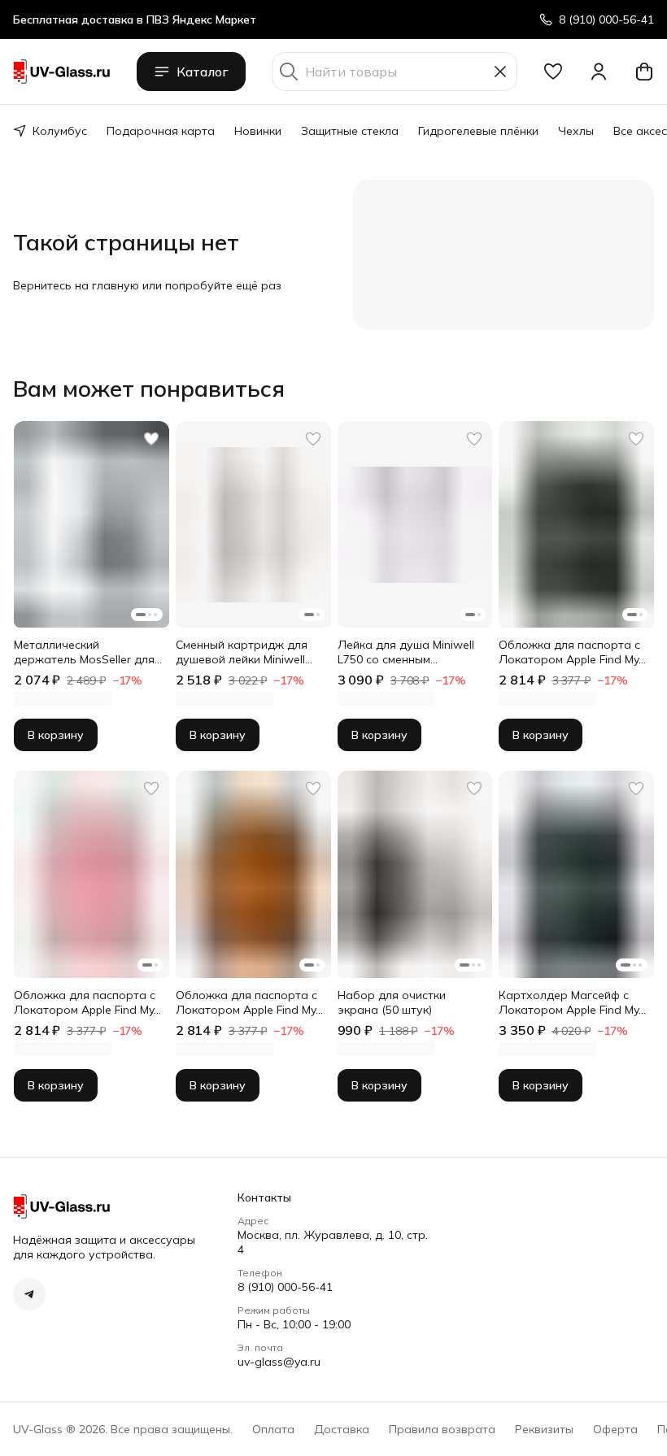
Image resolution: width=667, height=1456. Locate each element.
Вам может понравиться (149, 389)
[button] (553, 71)
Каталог (203, 71)
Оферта (615, 1429)
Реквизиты (544, 1429)
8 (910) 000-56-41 (285, 1287)
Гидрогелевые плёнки (478, 131)
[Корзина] (644, 71)
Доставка (341, 1429)
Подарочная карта (161, 131)
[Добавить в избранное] (151, 439)
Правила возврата (442, 1429)
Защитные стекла (350, 131)
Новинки (257, 131)
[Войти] (598, 71)
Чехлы (576, 131)
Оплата (273, 1429)
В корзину (56, 735)
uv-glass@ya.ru (279, 1361)
